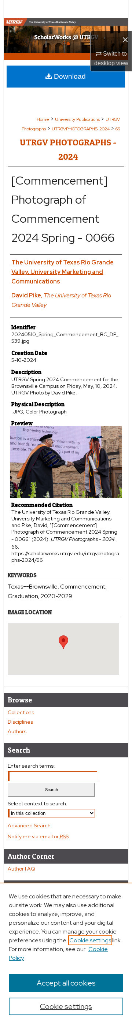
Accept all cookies (66, 983)
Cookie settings (90, 940)
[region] (66, 953)
